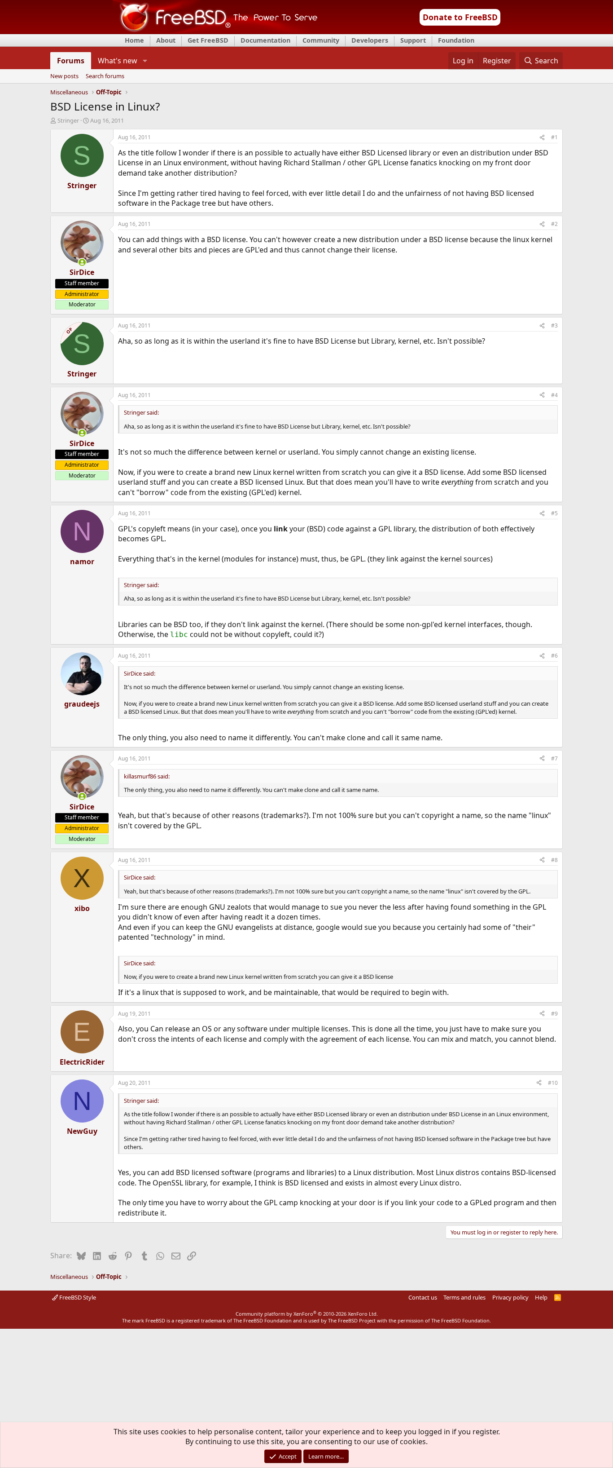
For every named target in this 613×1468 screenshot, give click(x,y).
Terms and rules (464, 1297)
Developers (369, 40)
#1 (554, 137)
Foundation (456, 40)
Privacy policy (510, 1297)
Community (320, 40)
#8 (554, 860)
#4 (554, 395)
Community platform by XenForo (307, 1313)
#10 (553, 1083)
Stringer (68, 120)
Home (134, 40)
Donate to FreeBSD (460, 17)
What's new (117, 61)
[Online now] (82, 262)
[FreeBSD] (215, 31)
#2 (554, 224)
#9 (554, 1013)
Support (413, 40)
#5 (554, 513)
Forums (70, 61)
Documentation (265, 40)
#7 (554, 758)
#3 (554, 325)
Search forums (105, 76)
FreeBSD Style (77, 1297)
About (165, 40)
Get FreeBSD (208, 40)
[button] (144, 60)
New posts (64, 76)
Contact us (422, 1297)
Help (541, 1297)
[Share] (542, 138)
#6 (554, 655)
